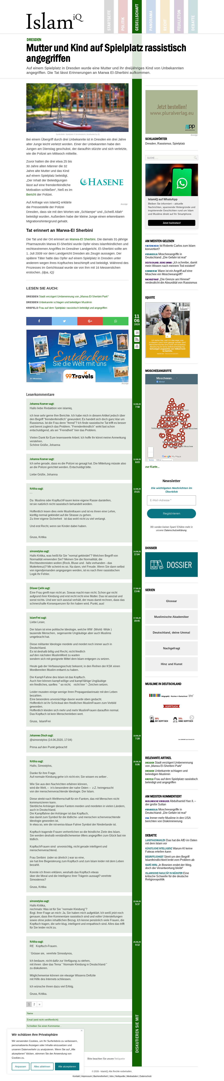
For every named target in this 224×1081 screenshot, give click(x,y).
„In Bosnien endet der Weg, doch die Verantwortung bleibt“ (168, 866)
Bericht (31, 194)
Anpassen (20, 1066)
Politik (123, 16)
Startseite (109, 16)
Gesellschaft (137, 16)
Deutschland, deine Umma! (171, 632)
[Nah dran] (81, 1030)
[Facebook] (39, 321)
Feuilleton (179, 16)
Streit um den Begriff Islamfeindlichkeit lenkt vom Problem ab (169, 858)
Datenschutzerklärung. (175, 530)
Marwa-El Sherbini (82, 239)
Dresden (150, 143)
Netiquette (119, 1058)
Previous (150, 716)
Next (190, 716)
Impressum (86, 1076)
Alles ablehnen (42, 1066)
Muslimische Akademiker (171, 617)
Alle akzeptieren (67, 1066)
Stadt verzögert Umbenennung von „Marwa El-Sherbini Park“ (67, 296)
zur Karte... (152, 466)
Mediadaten (132, 1076)
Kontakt (76, 1076)
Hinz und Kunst (171, 664)
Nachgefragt (171, 648)
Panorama (151, 16)
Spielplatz (179, 143)
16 (137, 332)
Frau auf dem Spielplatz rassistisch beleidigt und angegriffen (66, 307)
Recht (165, 16)
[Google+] (90, 321)
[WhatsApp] (115, 321)
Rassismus (164, 143)
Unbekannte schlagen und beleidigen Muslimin (59, 302)
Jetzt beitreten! (172, 222)
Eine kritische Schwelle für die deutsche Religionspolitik (167, 876)
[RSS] (137, 339)
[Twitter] (64, 321)
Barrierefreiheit (100, 1076)
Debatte (193, 16)
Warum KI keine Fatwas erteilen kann (168, 850)
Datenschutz (146, 1076)
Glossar (171, 601)
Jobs (111, 1076)
